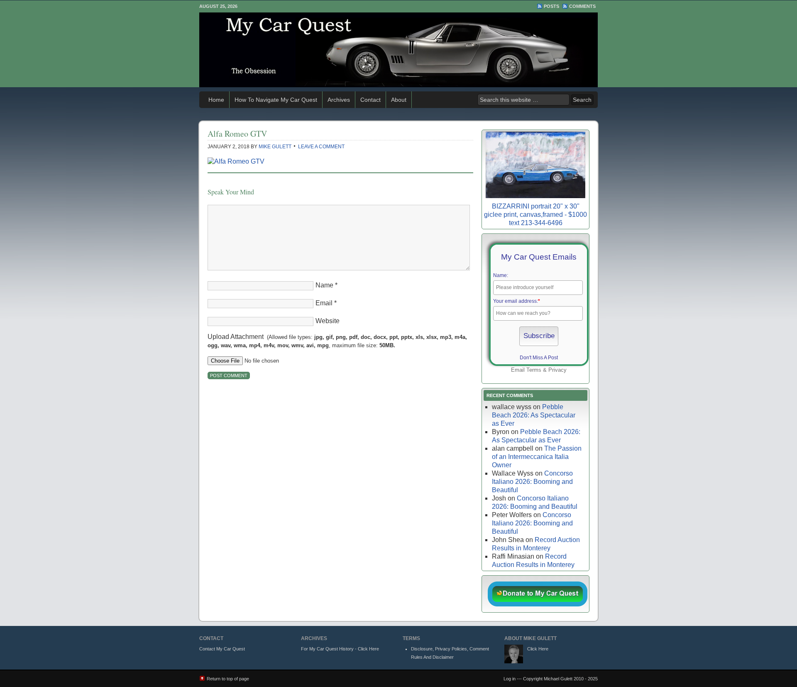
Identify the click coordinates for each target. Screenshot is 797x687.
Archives (339, 99)
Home (216, 99)
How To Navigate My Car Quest (276, 99)
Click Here (537, 648)
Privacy (557, 370)
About (398, 99)
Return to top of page (228, 678)
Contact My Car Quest (222, 648)
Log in (510, 678)
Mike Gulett (275, 147)
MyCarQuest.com (398, 49)
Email (323, 303)
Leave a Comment (321, 147)
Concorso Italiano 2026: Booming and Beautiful (532, 481)
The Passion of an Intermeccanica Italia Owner (537, 457)
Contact (370, 99)
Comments (582, 6)
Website (327, 320)
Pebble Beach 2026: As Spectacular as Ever (533, 415)
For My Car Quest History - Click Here (340, 648)
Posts (551, 6)
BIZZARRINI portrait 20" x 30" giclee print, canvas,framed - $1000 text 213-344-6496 (535, 214)
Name (324, 285)
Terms (533, 370)
